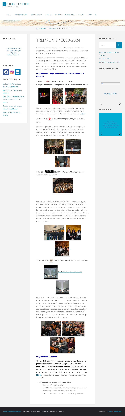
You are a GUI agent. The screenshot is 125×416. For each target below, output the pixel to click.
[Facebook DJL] (6, 72)
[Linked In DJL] (18, 72)
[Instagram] (12, 72)
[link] (95, 15)
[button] (6, 51)
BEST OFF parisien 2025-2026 (109, 62)
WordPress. (118, 411)
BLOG (82, 114)
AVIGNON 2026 (104, 59)
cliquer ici (40, 76)
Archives (43, 28)
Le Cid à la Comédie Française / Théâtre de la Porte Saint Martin (13, 99)
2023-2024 (52, 28)
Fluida (109, 411)
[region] (13, 52)
